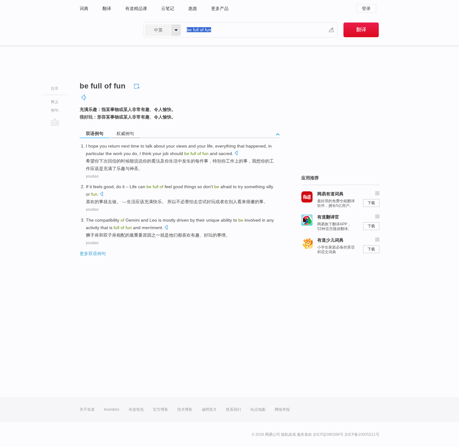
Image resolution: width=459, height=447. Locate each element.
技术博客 (184, 409)
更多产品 (220, 8)
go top (55, 122)
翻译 (106, 8)
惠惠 (192, 8)
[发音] (83, 97)
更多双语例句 (93, 253)
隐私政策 (288, 434)
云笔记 (167, 8)
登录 (366, 8)
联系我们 (233, 409)
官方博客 (160, 409)
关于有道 (87, 409)
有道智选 (136, 409)
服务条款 (304, 434)
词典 (84, 8)
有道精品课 (136, 8)
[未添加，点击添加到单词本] (137, 85)
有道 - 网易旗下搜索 (105, 30)
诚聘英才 (209, 409)
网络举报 (282, 409)
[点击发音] (236, 153)
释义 (54, 102)
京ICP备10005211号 (361, 434)
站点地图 (257, 409)
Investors (111, 409)
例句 (54, 110)
